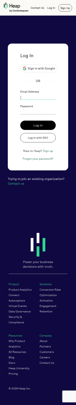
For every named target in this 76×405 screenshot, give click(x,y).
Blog (11, 357)
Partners (45, 346)
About (43, 341)
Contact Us (37, 7)
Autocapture (17, 300)
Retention (46, 311)
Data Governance (20, 311)
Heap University (19, 368)
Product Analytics (20, 289)
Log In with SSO (38, 137)
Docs (12, 363)
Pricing (13, 373)
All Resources (17, 352)
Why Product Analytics (17, 343)
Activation (46, 300)
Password (26, 106)
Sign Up (65, 8)
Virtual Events (18, 306)
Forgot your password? (38, 158)
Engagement (48, 306)
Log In (51, 7)
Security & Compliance (16, 319)
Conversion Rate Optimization (50, 292)
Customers (47, 352)
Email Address (29, 91)
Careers (45, 357)
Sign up (48, 151)
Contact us (16, 183)
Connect (14, 295)
